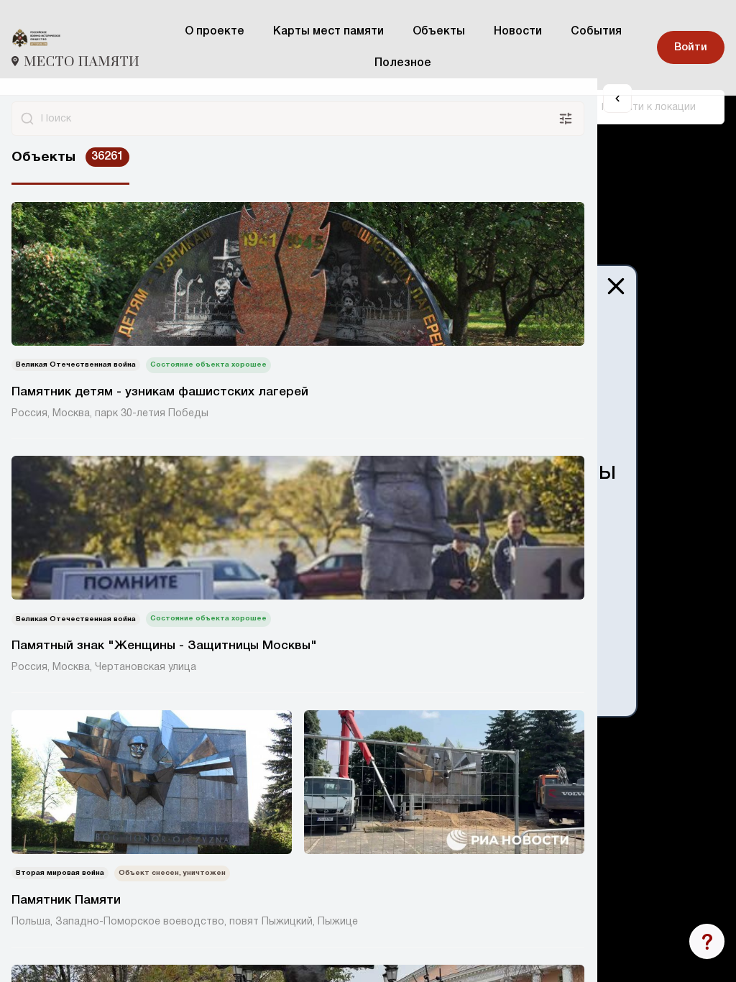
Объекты (439, 32)
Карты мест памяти (328, 32)
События (596, 32)
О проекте (214, 32)
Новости (518, 32)
